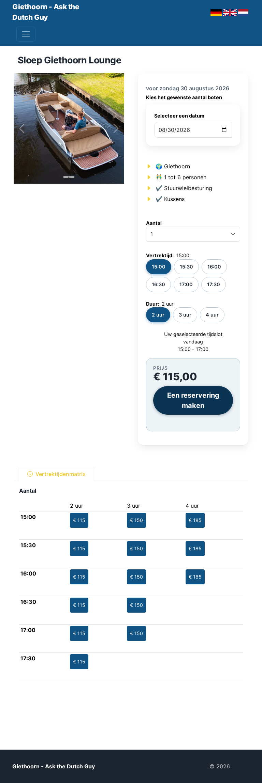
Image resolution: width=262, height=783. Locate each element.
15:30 (186, 267)
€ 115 (79, 520)
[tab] (56, 474)
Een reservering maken (193, 400)
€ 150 (136, 520)
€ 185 (195, 520)
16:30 (158, 284)
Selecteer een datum (179, 116)
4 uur (212, 315)
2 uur (158, 315)
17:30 (213, 284)
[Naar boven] (242, 766)
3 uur (185, 315)
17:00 (186, 284)
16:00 (214, 267)
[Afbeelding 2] (71, 177)
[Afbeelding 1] (66, 177)
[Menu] (25, 34)
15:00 (158, 267)
